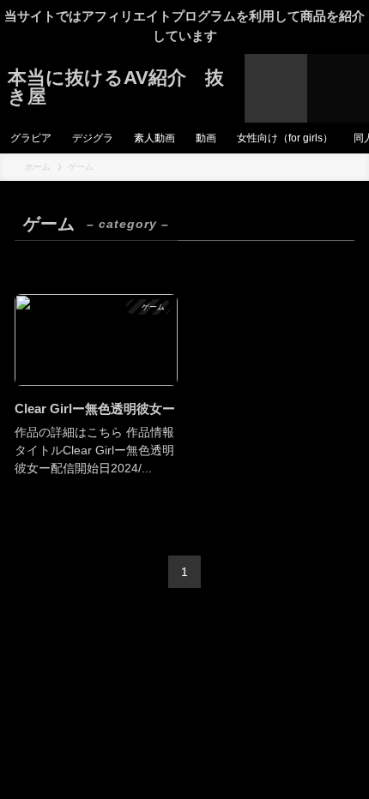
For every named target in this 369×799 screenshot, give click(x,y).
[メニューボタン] (338, 88)
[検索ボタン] (275, 88)
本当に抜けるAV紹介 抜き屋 (116, 87)
